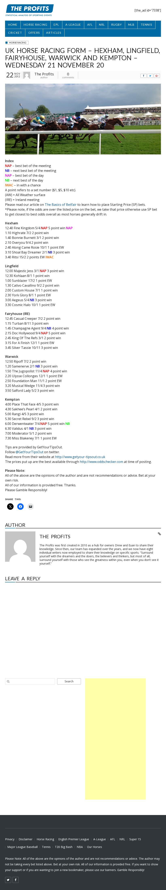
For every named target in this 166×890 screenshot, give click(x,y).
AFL (90, 24)
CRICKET (15, 32)
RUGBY (116, 24)
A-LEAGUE (73, 24)
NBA (80, 847)
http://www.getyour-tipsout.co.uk (80, 457)
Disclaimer (25, 839)
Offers (34, 32)
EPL (56, 24)
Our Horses (94, 847)
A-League (99, 839)
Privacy (9, 839)
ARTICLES (53, 32)
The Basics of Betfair (61, 204)
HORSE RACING (35, 24)
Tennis (46, 847)
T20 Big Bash (63, 847)
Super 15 (135, 839)
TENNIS (146, 24)
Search (69, 681)
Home (12, 24)
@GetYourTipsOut (29, 452)
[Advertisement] (115, 739)
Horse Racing (45, 839)
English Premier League (73, 839)
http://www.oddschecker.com (101, 461)
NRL (102, 24)
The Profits (44, 74)
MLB (131, 24)
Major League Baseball (22, 847)
